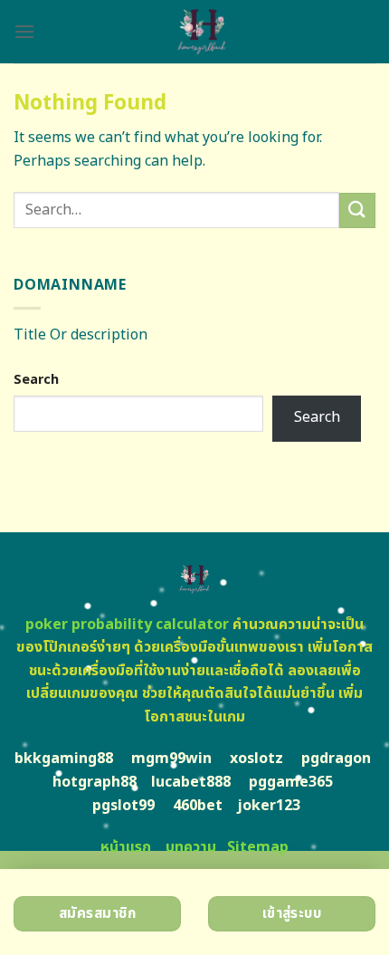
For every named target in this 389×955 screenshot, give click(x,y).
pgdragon (336, 758)
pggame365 (291, 782)
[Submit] (357, 210)
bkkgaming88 (63, 758)
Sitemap (258, 847)
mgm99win (171, 758)
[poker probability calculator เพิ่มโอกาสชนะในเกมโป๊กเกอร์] (202, 31)
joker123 (268, 806)
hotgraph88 (94, 782)
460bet (198, 806)
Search (36, 379)
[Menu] (24, 31)
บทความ (191, 847)
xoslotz (256, 758)
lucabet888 (191, 782)
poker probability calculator (127, 624)
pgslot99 (123, 806)
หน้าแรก (125, 847)
